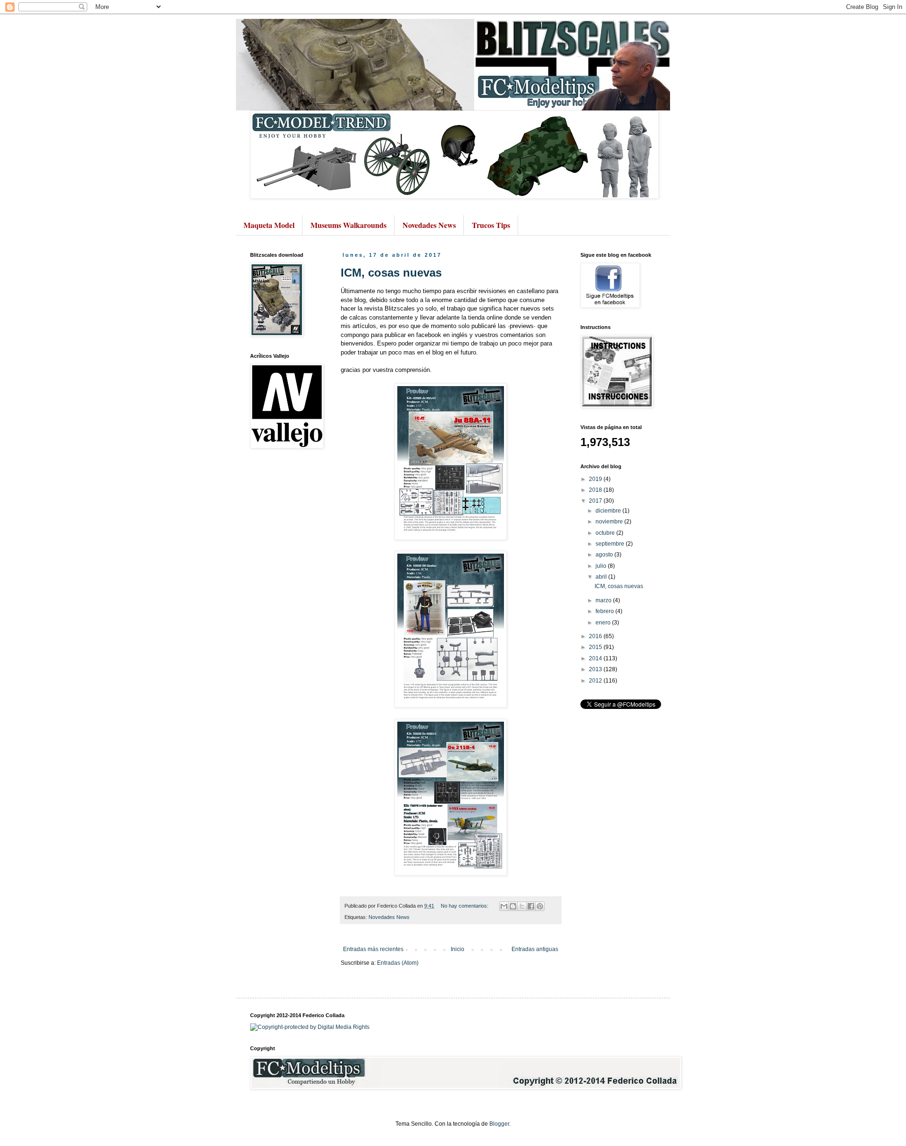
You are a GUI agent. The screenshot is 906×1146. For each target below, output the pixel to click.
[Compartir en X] (522, 906)
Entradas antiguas (535, 949)
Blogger (499, 1124)
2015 (596, 647)
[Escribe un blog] (513, 906)
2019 (596, 479)
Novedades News (429, 224)
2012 (596, 680)
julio (602, 566)
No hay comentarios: (465, 906)
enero (604, 622)
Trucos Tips (491, 224)
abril (602, 576)
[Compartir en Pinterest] (540, 906)
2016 (596, 636)
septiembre (611, 543)
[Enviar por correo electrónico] (504, 906)
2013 (596, 669)
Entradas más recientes (373, 949)
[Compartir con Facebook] (531, 906)
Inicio (457, 949)
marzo (604, 600)
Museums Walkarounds (348, 224)
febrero (605, 611)
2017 (596, 500)
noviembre (610, 521)
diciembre (609, 510)
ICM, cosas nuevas (391, 272)
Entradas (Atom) (398, 963)
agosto (605, 554)
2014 (596, 658)
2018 (596, 490)
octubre (606, 533)
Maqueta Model (268, 224)
